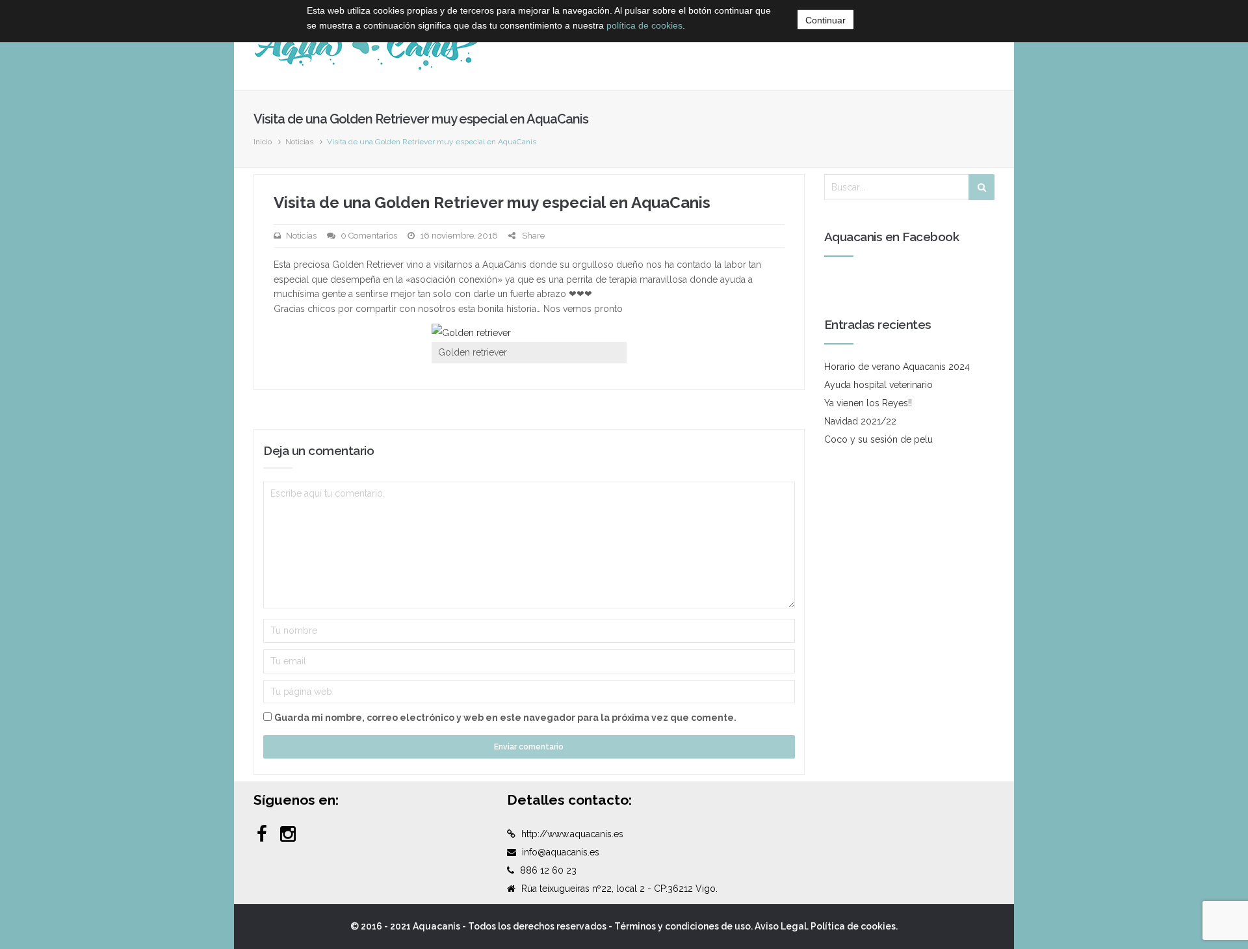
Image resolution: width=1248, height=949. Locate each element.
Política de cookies (853, 926)
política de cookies (644, 25)
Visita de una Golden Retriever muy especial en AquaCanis (492, 202)
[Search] (981, 187)
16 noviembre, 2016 (459, 235)
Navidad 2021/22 (860, 421)
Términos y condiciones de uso (682, 926)
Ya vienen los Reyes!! (868, 403)
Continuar (825, 20)
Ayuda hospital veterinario (878, 385)
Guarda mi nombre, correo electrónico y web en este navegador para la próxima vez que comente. (505, 717)
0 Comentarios (369, 235)
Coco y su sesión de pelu (878, 439)
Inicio (263, 141)
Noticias (299, 141)
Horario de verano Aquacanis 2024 (897, 366)
